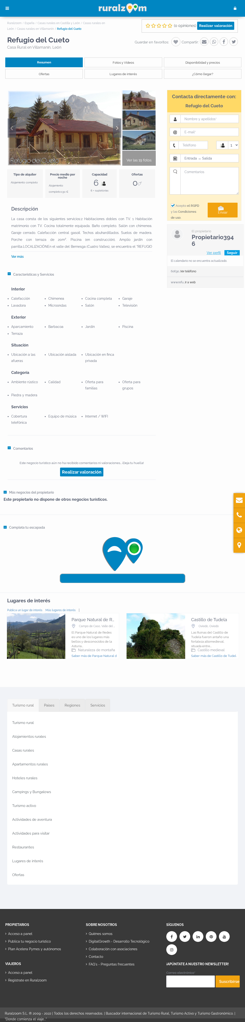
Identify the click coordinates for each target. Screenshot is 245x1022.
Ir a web (190, 282)
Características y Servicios (33, 274)
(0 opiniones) (185, 25)
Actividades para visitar (31, 833)
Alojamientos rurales (29, 736)
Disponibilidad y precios (202, 62)
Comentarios (23, 448)
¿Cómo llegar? (202, 74)
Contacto (96, 957)
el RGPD (193, 205)
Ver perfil (214, 253)
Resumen (44, 62)
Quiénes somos (100, 934)
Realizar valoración (215, 26)
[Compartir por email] (204, 41)
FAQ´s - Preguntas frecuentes (111, 964)
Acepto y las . (185, 211)
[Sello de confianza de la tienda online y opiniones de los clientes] (104, 979)
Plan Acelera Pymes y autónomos (34, 949)
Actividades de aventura (32, 819)
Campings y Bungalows (31, 792)
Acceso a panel (20, 934)
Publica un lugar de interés (24, 610)
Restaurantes (23, 847)
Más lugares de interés (60, 610)
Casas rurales (23, 750)
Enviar (223, 212)
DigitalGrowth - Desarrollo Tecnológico (119, 941)
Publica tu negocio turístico (29, 941)
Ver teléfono (188, 271)
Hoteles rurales (24, 778)
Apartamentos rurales (30, 764)
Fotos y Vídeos (123, 62)
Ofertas (44, 74)
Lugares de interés (123, 74)
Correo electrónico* (180, 973)
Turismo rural (23, 723)
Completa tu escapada (27, 527)
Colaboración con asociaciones (113, 949)
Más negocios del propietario (31, 492)
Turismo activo (24, 806)
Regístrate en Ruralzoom (27, 980)
